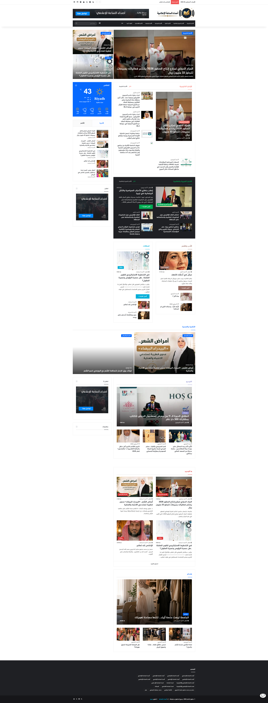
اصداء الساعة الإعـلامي (157, 683)
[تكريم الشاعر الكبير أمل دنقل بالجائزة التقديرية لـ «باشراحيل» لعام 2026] (128, 436)
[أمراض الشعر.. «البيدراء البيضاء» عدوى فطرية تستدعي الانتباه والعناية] (93, 42)
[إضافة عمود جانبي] (74, 2)
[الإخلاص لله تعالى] (143, 305)
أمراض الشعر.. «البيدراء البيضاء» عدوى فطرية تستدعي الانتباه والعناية (94, 49)
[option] (134, 54)
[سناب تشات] (83, 2)
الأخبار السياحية (158, 23)
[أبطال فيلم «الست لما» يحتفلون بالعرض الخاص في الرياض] (102, 173)
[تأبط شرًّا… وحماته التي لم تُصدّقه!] (186, 307)
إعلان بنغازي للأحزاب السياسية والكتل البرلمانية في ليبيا (136, 192)
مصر (146, 690)
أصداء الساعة (163, 699)
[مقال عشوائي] (77, 2)
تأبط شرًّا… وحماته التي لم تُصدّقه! (169, 307)
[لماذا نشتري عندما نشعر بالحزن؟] (180, 634)
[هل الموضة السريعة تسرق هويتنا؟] (128, 634)
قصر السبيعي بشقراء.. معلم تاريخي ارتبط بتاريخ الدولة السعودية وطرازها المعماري (156, 449)
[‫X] (86, 2)
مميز (151, 699)
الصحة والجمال (106, 33)
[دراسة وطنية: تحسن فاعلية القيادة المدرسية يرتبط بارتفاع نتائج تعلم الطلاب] (147, 134)
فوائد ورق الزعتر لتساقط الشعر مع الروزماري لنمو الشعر (108, 371)
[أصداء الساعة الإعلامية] (176, 13)
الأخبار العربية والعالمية (178, 23)
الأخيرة (102, 123)
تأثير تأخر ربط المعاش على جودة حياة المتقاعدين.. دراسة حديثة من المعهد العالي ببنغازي (181, 450)
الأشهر (82, 123)
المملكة (157, 686)
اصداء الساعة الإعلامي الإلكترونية (185, 686)
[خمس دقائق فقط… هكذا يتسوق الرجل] (154, 634)
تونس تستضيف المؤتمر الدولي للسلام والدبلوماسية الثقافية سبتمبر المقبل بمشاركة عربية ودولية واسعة (129, 230)
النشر (186, 138)
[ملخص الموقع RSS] (93, 2)
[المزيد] (122, 23)
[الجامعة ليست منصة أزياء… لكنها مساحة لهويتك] (154, 602)
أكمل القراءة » (146, 207)
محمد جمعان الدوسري (155, 690)
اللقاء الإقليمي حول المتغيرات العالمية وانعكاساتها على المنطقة (129, 217)
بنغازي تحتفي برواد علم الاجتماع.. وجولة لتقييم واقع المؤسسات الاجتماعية (169, 229)
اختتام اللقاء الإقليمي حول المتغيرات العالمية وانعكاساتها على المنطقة (168, 217)
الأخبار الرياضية (148, 23)
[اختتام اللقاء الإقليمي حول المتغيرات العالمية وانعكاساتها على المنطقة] (186, 215)
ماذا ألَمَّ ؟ (175, 296)
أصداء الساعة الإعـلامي (188, 676)
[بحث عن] (76, 23)
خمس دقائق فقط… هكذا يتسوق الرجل (157, 646)
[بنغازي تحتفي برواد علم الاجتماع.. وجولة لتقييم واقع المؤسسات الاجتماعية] (186, 227)
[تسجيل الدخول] (80, 2)
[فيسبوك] (90, 2)
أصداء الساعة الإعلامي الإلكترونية (185, 683)
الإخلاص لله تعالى (129, 304)
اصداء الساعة (170, 683)
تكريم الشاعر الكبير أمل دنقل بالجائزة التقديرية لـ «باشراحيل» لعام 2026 (128, 449)
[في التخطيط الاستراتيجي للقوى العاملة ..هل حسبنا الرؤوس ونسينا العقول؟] (93, 67)
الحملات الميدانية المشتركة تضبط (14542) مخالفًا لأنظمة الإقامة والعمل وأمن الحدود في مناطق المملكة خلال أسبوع (168, 166)
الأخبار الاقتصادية (138, 23)
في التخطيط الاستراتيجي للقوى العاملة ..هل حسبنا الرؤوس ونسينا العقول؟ (93, 74)
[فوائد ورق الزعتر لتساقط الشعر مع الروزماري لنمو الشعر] (103, 353)
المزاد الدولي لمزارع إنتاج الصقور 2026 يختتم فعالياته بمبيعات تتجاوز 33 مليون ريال (155, 70)
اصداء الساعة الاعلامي (168, 686)
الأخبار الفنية (168, 23)
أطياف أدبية (129, 23)
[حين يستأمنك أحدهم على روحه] (143, 315)
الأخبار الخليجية (190, 23)
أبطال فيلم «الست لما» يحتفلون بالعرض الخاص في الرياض (153, 2)
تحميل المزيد (154, 564)
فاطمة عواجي (168, 690)
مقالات (108, 58)
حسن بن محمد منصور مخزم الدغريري (184, 690)
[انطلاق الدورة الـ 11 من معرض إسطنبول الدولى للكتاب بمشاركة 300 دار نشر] (154, 406)
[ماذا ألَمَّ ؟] (186, 297)
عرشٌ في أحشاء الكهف (181, 275)
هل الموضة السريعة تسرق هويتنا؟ (130, 646)
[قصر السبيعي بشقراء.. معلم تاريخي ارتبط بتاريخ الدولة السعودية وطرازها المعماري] (154, 436)
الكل (130, 86)
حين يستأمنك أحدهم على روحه (127, 316)
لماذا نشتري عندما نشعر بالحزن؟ (183, 646)
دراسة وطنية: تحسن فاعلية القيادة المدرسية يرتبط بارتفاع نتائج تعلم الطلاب (129, 136)
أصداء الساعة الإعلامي (173, 676)
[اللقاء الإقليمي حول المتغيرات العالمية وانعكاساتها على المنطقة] (147, 215)
